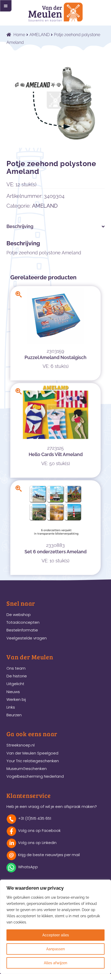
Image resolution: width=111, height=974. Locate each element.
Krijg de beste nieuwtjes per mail (49, 854)
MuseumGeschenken (26, 768)
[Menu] (6, 6)
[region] (55, 927)
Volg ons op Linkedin (37, 842)
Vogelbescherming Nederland (35, 776)
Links (10, 707)
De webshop (18, 614)
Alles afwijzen (55, 963)
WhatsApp (28, 867)
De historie (16, 676)
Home (19, 34)
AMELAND (39, 34)
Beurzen (14, 715)
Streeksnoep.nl (20, 745)
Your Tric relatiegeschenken (32, 761)
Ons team (16, 668)
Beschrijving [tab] (19, 226)
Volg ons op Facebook (39, 830)
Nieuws (13, 691)
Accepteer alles (55, 935)
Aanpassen (55, 949)
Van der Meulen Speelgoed (32, 753)
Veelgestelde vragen (26, 638)
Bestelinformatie (22, 630)
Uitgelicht (15, 683)
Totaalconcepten (22, 622)
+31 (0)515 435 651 (34, 818)
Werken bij (16, 699)
